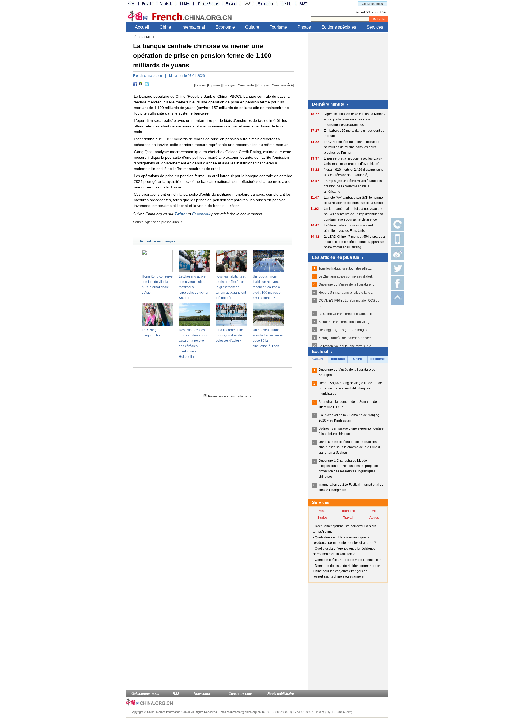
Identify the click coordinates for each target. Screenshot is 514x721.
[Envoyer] (229, 85)
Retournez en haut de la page (229, 396)
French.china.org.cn (147, 76)
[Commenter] (246, 85)
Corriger (263, 85)
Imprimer (214, 85)
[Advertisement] (222, 382)
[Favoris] (200, 85)
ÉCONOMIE (143, 37)
